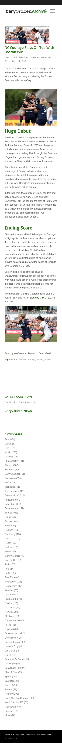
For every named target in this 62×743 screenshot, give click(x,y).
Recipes (9, 530)
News (8, 611)
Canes (8, 685)
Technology (10, 486)
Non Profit (10, 560)
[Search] (45, 11)
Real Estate (11, 577)
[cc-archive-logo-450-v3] (26, 11)
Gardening (10, 534)
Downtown (10, 478)
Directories (10, 594)
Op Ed (8, 655)
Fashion (9, 521)
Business (9, 469)
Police (8, 624)
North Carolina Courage (40, 57)
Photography (11, 461)
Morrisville (10, 607)
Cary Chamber (12, 473)
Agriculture (10, 499)
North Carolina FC (14, 702)
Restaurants (11, 586)
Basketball (10, 680)
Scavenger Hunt (13, 667)
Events (8, 512)
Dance (8, 443)
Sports (14, 61)
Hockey (9, 693)
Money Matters (12, 555)
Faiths (8, 517)
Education (10, 504)
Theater (9, 465)
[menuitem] (45, 11)
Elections (9, 616)
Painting (9, 456)
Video (7, 715)
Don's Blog (10, 637)
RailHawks (10, 706)
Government (11, 620)
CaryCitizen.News (18, 411)
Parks (8, 564)
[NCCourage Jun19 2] (27, 35)
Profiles (8, 573)
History (8, 547)
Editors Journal (12, 642)
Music (8, 452)
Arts (7, 439)
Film (7, 448)
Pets (7, 568)
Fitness (8, 689)
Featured (25, 57)
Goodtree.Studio (11, 738)
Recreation (10, 581)
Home (8, 551)
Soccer (7, 61)
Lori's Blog (10, 650)
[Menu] (52, 11)
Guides (8, 603)
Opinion (9, 629)
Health (8, 542)
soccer (40, 359)
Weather (9, 590)
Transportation (12, 491)
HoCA (8, 482)
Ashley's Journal (13, 633)
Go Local (9, 538)
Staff (24, 61)
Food (7, 525)
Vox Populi (10, 663)
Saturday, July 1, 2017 (41, 297)
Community (11, 495)
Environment (11, 508)
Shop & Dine (11, 672)
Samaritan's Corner (15, 659)
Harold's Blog (11, 646)
